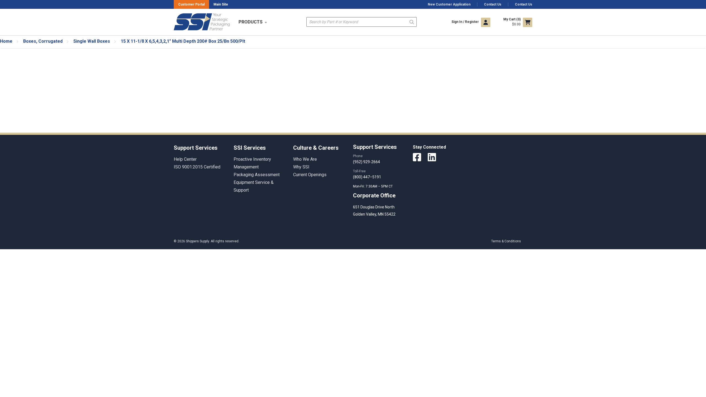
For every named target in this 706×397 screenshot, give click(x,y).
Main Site (220, 4)
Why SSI (301, 167)
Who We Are (305, 159)
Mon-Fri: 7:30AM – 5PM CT (373, 186)
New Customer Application (449, 4)
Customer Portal (191, 4)
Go (412, 21)
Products (251, 22)
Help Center (185, 159)
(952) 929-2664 (366, 162)
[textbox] (361, 22)
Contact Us (492, 4)
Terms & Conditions (506, 241)
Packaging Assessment (257, 174)
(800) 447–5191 (367, 177)
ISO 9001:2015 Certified (197, 167)
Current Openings (310, 174)
